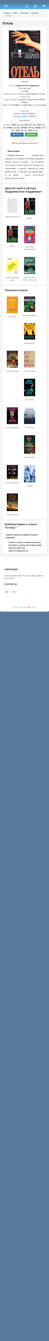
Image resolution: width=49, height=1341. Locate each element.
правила (39, 576)
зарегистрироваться (18, 550)
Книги (15, 13)
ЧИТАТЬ (32, 134)
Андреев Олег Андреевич (28, 85)
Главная (7, 13)
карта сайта (30, 576)
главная (7, 576)
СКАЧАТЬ (18, 134)
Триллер (34, 13)
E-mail (13, 591)
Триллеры (24, 13)
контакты (21, 576)
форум (14, 576)
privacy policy (9, 578)
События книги (24, 120)
